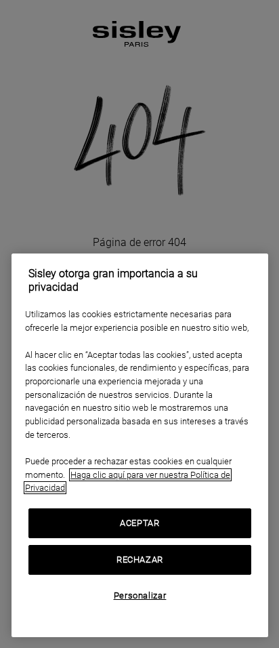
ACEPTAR (140, 523)
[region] (140, 445)
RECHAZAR (139, 559)
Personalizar (140, 595)
